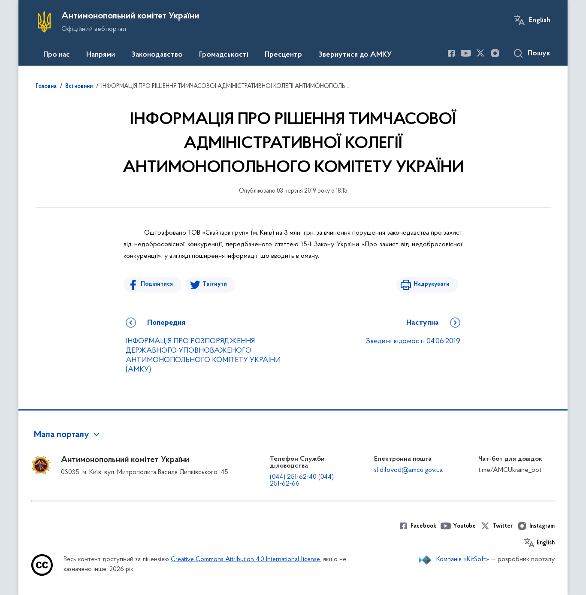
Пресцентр (283, 55)
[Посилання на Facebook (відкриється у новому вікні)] (451, 53)
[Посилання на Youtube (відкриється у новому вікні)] (466, 53)
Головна (46, 87)
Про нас (56, 55)
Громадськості (223, 55)
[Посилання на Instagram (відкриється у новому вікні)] (495, 53)
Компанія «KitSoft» (462, 559)
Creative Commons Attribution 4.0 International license (245, 559)
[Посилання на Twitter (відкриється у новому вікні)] (480, 53)
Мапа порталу (61, 435)
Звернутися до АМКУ (355, 55)
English (539, 20)
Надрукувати (432, 284)
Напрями (100, 55)
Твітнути (215, 284)
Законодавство (157, 55)
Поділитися (157, 284)
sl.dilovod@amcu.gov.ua (408, 470)
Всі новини (79, 87)
